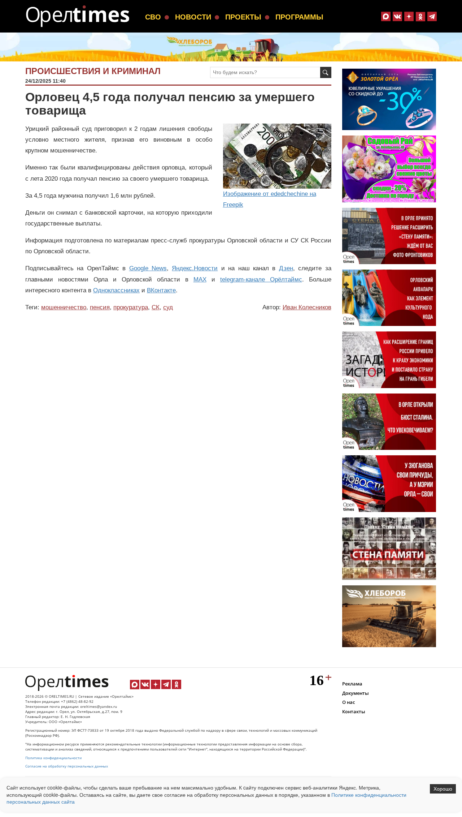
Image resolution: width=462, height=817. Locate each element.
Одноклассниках (116, 290)
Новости (193, 17)
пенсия (100, 307)
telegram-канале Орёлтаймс (261, 279)
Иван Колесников (307, 307)
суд (168, 307)
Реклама (352, 683)
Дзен (286, 268)
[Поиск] (325, 72)
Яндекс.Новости (195, 268)
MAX (199, 279)
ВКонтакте (161, 290)
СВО (153, 17)
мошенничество (63, 307)
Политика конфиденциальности (53, 758)
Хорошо (442, 789)
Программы (299, 17)
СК (156, 307)
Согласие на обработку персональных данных (66, 766)
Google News (148, 268)
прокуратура (130, 307)
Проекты (243, 17)
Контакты (353, 711)
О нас (348, 702)
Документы (355, 693)
